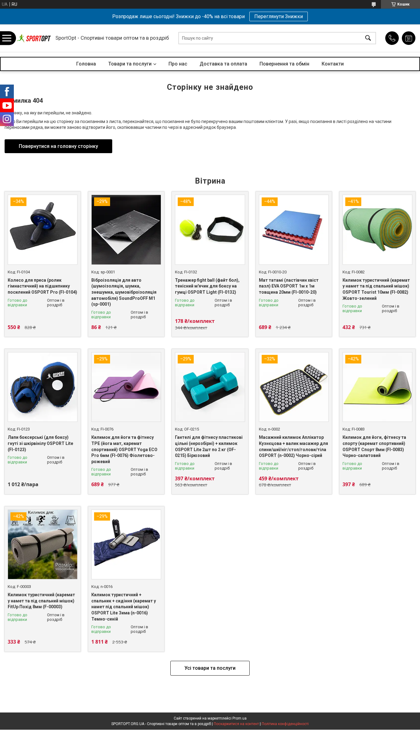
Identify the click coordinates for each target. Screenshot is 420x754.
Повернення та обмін (284, 64)
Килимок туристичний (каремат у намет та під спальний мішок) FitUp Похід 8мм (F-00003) (41, 600)
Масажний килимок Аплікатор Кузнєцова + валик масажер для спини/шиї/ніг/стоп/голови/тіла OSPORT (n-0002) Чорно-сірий (293, 446)
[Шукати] (368, 38)
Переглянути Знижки (278, 16)
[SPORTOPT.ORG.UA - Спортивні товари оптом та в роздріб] (34, 38)
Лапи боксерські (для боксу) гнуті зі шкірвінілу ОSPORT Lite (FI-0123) (40, 443)
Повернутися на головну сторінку (58, 146)
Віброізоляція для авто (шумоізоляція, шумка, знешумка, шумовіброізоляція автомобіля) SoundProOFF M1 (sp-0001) (124, 292)
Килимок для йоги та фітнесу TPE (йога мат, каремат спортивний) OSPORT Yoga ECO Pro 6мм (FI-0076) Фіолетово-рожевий (124, 449)
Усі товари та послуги (210, 668)
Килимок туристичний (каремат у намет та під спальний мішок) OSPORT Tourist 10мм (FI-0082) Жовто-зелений (376, 289)
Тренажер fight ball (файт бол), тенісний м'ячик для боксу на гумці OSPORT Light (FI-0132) (207, 286)
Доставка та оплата (223, 64)
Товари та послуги (130, 64)
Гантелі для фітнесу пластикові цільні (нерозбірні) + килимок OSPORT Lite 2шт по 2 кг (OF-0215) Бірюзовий (209, 446)
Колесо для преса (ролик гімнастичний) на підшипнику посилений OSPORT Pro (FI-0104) (42, 286)
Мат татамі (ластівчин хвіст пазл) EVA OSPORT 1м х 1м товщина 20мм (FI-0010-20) (289, 286)
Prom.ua (239, 718)
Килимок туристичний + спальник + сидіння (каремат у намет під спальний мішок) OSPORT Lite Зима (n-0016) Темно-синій (123, 606)
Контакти (333, 64)
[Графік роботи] (408, 38)
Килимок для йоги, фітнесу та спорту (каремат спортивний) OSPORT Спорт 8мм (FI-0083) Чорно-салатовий (374, 446)
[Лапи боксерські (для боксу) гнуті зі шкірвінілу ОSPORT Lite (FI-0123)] (42, 387)
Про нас (177, 64)
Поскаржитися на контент (236, 724)
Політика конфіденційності (285, 724)
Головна (86, 64)
